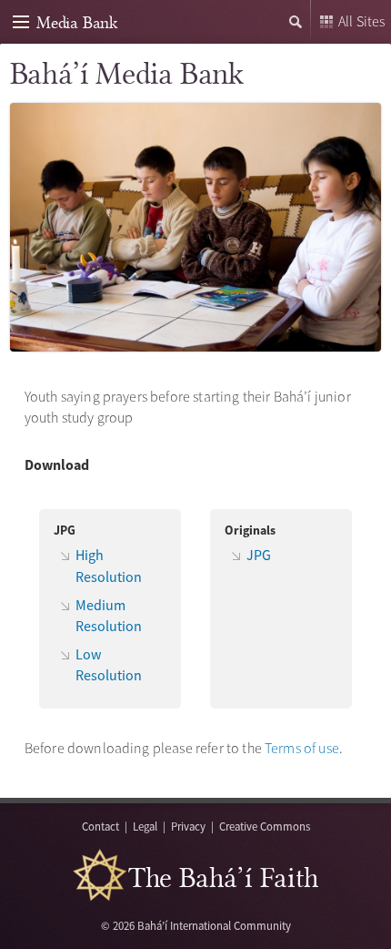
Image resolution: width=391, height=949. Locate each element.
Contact (100, 826)
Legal (145, 826)
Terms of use (302, 748)
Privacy (188, 826)
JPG (258, 555)
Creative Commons (264, 826)
